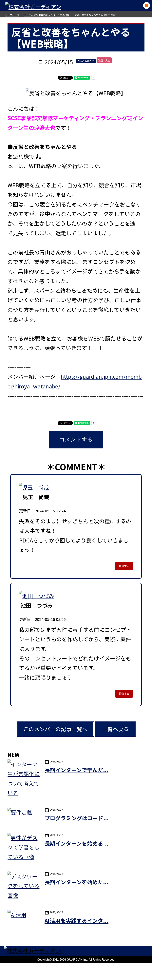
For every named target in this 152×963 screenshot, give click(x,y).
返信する (124, 565)
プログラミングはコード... (77, 818)
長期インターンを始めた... (76, 882)
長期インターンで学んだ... (76, 770)
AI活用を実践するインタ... (76, 920)
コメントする (76, 439)
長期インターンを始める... (76, 843)
